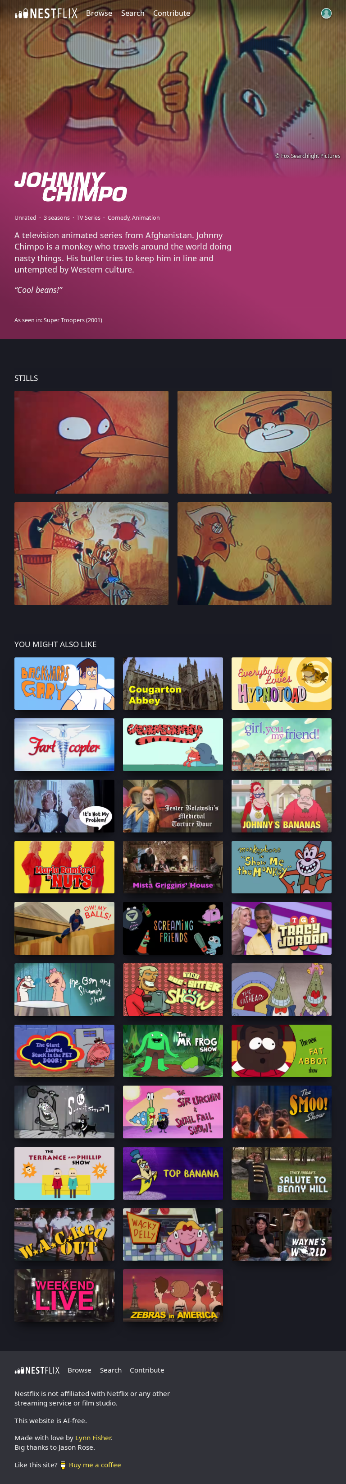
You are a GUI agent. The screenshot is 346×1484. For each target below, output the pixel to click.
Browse (99, 13)
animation (146, 218)
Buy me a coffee (95, 1464)
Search (133, 13)
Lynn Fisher (93, 1437)
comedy (118, 218)
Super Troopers (64, 320)
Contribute (171, 13)
